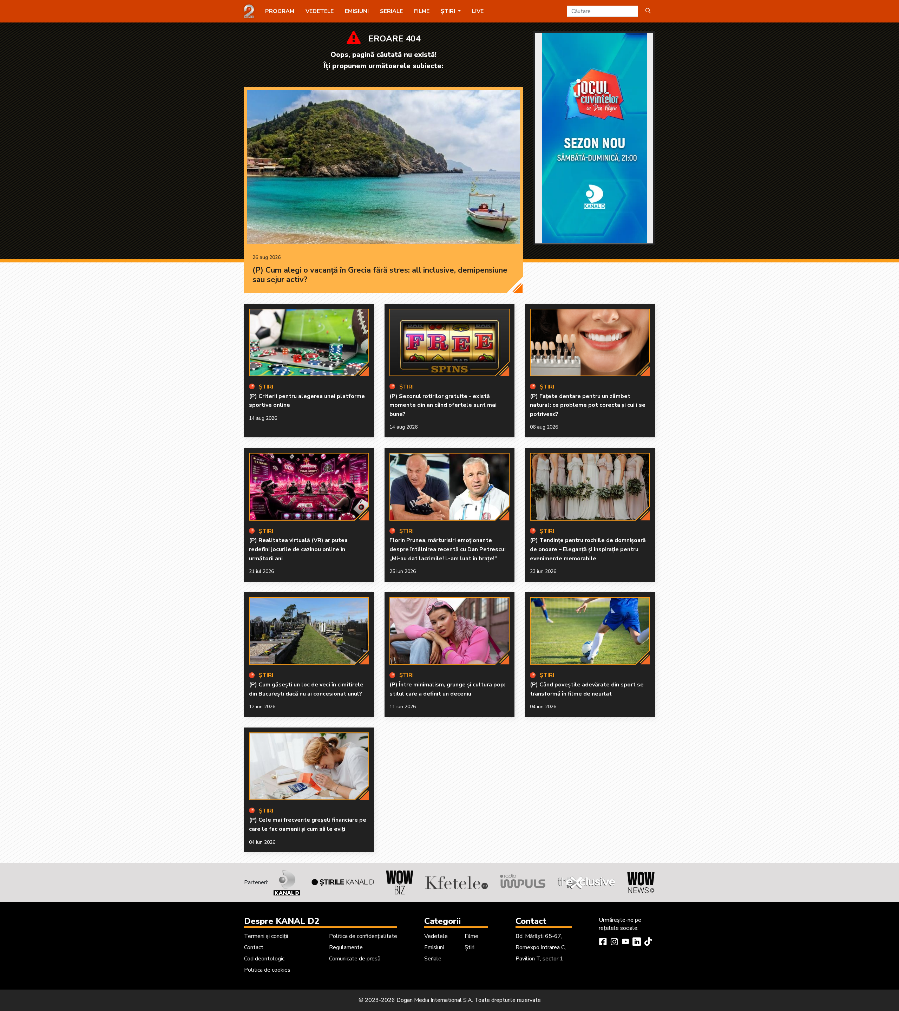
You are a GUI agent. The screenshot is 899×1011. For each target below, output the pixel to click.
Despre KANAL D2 (281, 921)
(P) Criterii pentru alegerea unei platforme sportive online (307, 400)
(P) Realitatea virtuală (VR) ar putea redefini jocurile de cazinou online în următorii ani (298, 549)
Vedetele (320, 11)
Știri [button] (449, 11)
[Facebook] (603, 942)
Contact (253, 947)
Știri (469, 947)
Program (279, 11)
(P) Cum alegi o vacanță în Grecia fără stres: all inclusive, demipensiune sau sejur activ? (379, 275)
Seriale (391, 11)
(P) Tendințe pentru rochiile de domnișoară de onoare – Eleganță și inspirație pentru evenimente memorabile (588, 549)
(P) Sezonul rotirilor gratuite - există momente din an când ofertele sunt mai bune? (443, 405)
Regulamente (346, 947)
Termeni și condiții (266, 936)
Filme (421, 11)
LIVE (478, 11)
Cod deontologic (264, 959)
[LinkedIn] (636, 942)
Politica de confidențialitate (363, 936)
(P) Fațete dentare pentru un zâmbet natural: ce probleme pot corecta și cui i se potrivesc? (587, 405)
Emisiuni (357, 11)
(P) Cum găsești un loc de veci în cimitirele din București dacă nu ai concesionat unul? (306, 689)
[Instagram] (614, 942)
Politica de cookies (267, 970)
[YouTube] (625, 942)
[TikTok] (648, 942)
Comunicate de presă (354, 959)
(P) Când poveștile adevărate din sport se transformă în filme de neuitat (587, 689)
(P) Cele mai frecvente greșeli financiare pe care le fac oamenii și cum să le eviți (307, 824)
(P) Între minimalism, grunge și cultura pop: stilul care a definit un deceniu (447, 689)
